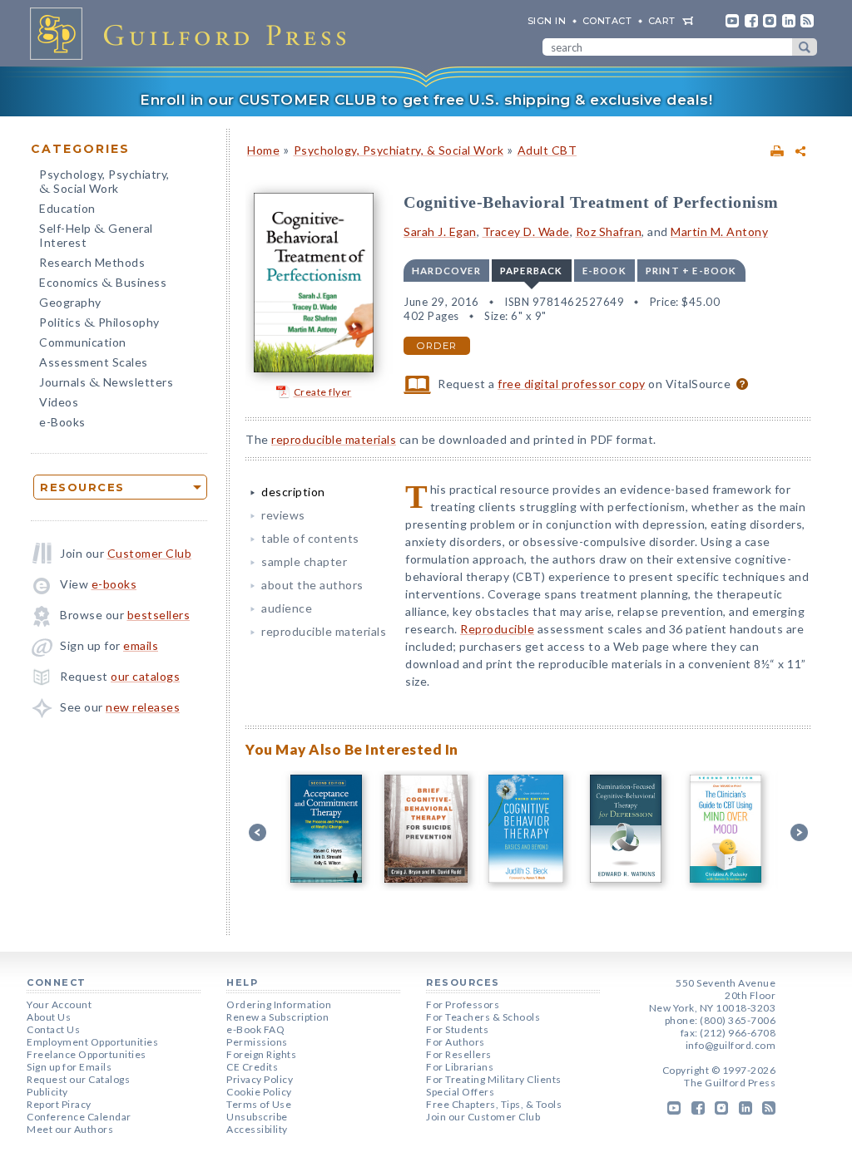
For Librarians (459, 1067)
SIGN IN (547, 21)
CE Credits (252, 1067)
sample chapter (304, 561)
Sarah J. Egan (440, 231)
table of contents (310, 538)
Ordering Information (278, 1004)
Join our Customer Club (483, 1116)
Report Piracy (59, 1104)
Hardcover (446, 270)
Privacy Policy (259, 1079)
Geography (70, 302)
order (437, 346)
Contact (607, 21)
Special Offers (460, 1092)
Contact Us (53, 1029)
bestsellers (159, 615)
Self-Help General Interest (96, 235)
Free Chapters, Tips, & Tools (494, 1104)
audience (286, 608)
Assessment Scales (93, 362)
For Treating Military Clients (494, 1079)
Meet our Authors (70, 1129)
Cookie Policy (259, 1092)
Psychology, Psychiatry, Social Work (104, 183)
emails (140, 645)
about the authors (312, 585)
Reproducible (497, 629)
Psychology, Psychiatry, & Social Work (399, 150)
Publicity (47, 1092)
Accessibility (257, 1129)
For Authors (455, 1042)
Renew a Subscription (277, 1017)
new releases (143, 707)
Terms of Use (258, 1104)
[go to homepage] (193, 33)
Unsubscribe (257, 1116)
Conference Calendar (79, 1116)
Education (67, 208)
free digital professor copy (572, 384)
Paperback (531, 270)
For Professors (462, 1004)
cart (662, 21)
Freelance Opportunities (86, 1054)
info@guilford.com (731, 1045)
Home (263, 150)
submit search (804, 47)
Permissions (257, 1042)
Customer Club (149, 553)
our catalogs (145, 676)
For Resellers (459, 1054)
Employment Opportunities (92, 1042)
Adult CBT (547, 150)
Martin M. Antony (719, 231)
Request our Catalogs (78, 1079)
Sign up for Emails (69, 1067)
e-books (114, 584)
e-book (604, 270)
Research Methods (92, 262)
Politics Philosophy (99, 323)
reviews (283, 515)
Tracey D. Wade (526, 231)
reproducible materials (333, 439)
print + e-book (691, 270)
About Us (49, 1017)
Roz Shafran (609, 231)
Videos (58, 402)
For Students (457, 1029)
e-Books (62, 422)
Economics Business (102, 284)
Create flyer (323, 392)
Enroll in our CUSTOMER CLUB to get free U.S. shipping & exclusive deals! (426, 99)
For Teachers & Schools (483, 1017)
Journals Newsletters (106, 383)
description (293, 492)
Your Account (59, 1004)
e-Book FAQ (255, 1029)
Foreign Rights (261, 1054)
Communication (82, 342)
